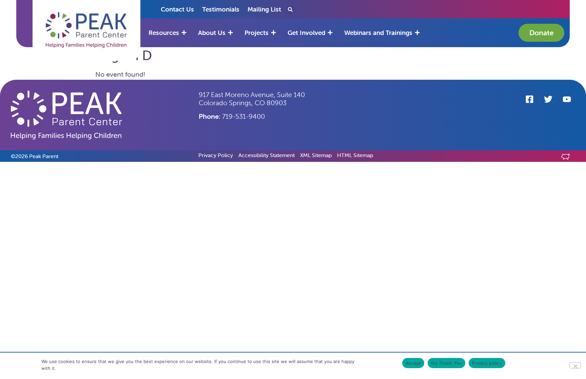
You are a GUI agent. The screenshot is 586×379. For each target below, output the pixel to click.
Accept (413, 363)
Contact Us (177, 9)
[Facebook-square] (529, 99)
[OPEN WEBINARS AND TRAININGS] (417, 33)
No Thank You (446, 363)
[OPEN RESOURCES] (184, 33)
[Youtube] (566, 99)
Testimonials (220, 9)
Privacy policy (487, 363)
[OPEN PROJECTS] (273, 33)
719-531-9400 (232, 116)
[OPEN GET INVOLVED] (330, 33)
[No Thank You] (575, 365)
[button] (86, 30)
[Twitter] (548, 99)
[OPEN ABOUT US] (230, 33)
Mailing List (264, 9)
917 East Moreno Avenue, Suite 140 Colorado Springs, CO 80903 (252, 98)
